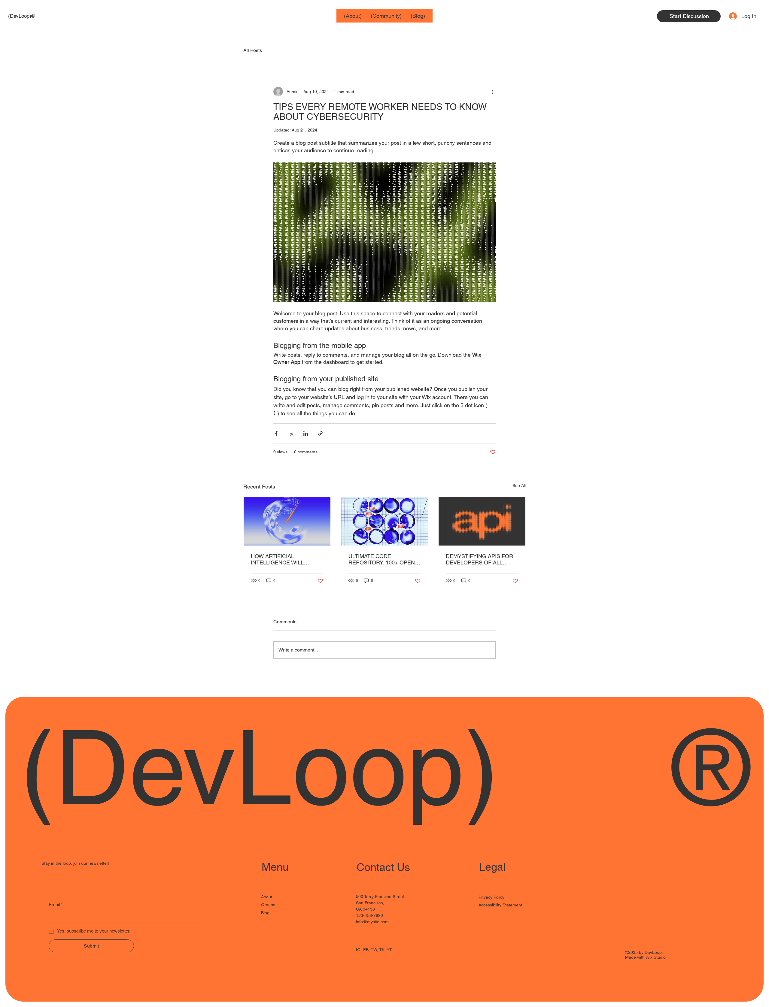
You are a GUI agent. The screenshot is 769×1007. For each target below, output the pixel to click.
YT (389, 949)
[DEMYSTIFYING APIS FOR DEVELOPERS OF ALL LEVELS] (482, 521)
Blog (265, 912)
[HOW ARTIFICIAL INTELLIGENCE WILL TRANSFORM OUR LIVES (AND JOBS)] (287, 521)
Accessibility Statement (500, 905)
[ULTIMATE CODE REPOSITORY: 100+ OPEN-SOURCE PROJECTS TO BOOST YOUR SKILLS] (384, 521)
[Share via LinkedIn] (306, 433)
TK (381, 949)
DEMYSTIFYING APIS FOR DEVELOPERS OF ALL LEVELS (479, 559)
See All (519, 485)
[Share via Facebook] (276, 433)
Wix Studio (656, 957)
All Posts (252, 50)
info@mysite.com (372, 921)
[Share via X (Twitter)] (291, 433)
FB (366, 949)
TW (374, 949)
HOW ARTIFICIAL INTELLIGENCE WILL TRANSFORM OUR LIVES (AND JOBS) (283, 559)
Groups (268, 904)
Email (56, 904)
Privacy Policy (491, 897)
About (266, 896)
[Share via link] (320, 433)
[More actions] (492, 91)
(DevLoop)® (21, 16)
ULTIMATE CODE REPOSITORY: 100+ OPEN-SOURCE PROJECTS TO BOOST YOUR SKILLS (382, 559)
